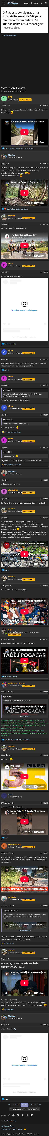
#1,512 (45, 586)
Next (32, 1105)
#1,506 (45, 385)
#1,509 (45, 480)
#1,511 (45, 518)
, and (12, 465)
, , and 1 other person (18, 148)
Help (14, 1129)
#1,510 (45, 499)
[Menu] (3, 3)
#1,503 (45, 224)
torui (10, 794)
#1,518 (45, 906)
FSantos (11, 155)
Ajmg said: (6, 390)
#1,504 (45, 272)
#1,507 (45, 415)
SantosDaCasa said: (9, 910)
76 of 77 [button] (24, 1105)
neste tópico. (11, 27)
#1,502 (45, 164)
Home (20, 1129)
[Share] (40, 106)
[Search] (46, 3)
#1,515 (45, 755)
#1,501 (45, 106)
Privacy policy (6, 1129)
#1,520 (45, 1025)
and (10, 344)
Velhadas (12, 471)
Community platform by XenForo (20, 1134)
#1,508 (45, 447)
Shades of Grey (8, 1126)
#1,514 (45, 692)
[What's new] (41, 3)
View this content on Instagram (24, 337)
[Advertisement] (24, 61)
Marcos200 (7, 91)
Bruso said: (6, 419)
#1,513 (45, 639)
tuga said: (6, 697)
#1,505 (45, 359)
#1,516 (45, 803)
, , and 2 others (17, 209)
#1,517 (45, 853)
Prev (16, 1105)
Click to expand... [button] (25, 716)
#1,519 (45, 959)
